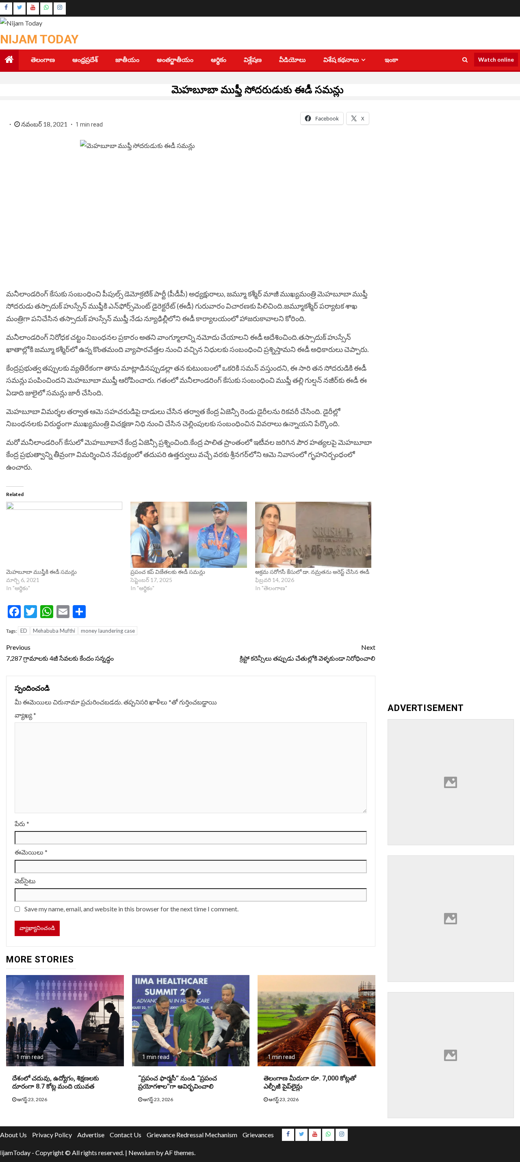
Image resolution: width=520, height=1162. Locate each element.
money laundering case (108, 630)
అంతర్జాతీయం (175, 60)
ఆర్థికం (218, 60)
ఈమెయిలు (31, 852)
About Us (13, 1134)
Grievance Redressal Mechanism (192, 1134)
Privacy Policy (52, 1134)
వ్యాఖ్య (25, 715)
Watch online (496, 59)
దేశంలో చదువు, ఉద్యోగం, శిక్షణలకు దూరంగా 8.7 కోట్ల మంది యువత (55, 1082)
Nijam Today (39, 39)
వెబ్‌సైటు (25, 881)
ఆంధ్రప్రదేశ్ (85, 60)
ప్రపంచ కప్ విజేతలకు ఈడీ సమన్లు (167, 571)
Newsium (141, 1152)
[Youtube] (33, 8)
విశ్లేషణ (253, 60)
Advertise (90, 1134)
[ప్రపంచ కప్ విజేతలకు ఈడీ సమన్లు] (188, 535)
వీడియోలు (292, 60)
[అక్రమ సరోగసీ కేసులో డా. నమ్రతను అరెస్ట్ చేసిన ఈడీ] (313, 535)
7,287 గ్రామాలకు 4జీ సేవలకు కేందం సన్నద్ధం (60, 652)
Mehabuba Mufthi (54, 630)
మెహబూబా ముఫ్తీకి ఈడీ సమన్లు (41, 571)
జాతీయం (127, 60)
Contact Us (125, 1134)
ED (23, 630)
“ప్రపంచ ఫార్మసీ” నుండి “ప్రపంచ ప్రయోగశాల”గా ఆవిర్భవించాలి (177, 1082)
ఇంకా (391, 60)
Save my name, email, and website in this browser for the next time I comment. (131, 909)
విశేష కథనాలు (341, 60)
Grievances (258, 1134)
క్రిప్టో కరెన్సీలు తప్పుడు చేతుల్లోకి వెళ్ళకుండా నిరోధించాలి (307, 652)
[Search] (465, 59)
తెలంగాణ (43, 60)
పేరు (22, 823)
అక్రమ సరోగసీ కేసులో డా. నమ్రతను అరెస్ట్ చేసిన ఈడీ (312, 571)
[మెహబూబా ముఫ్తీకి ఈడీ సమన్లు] (64, 535)
